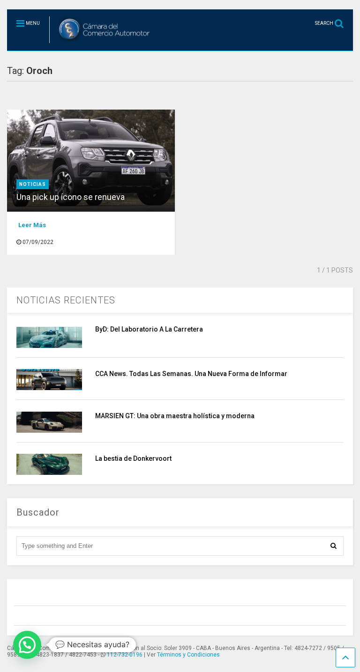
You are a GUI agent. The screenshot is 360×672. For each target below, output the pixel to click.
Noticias (32, 184)
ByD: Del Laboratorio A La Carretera (149, 329)
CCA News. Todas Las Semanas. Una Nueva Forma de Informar (191, 373)
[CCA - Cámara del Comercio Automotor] (101, 44)
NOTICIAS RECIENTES (65, 300)
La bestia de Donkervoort (133, 458)
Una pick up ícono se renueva (70, 197)
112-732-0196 (124, 654)
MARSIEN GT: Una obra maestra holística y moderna (175, 416)
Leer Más (32, 225)
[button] (27, 645)
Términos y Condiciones (188, 654)
